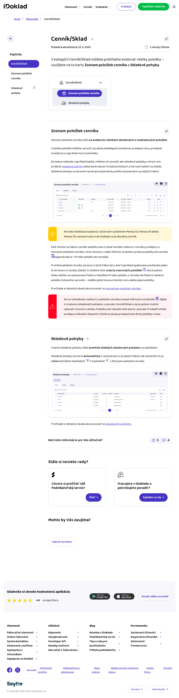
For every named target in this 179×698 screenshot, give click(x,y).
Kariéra (135, 689)
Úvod (17, 19)
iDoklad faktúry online (15, 6)
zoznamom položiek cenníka (123, 288)
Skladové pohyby (16, 90)
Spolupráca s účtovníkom (15, 652)
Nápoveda (32, 19)
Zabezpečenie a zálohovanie (70, 670)
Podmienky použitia (45, 670)
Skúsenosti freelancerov (139, 643)
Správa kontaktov (17, 641)
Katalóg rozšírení (58, 646)
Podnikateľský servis (102, 637)
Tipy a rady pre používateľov (98, 643)
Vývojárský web (57, 637)
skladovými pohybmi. (118, 424)
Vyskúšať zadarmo (153, 6)
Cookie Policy (149, 670)
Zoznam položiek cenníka (21, 76)
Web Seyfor (158, 689)
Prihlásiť (126, 7)
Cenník (88, 7)
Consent (167, 668)
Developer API (57, 641)
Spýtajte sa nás (152, 497)
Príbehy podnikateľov (103, 650)
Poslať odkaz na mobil (155, 596)
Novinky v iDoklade (101, 632)
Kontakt (31, 670)
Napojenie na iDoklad (20, 659)
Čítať (92, 497)
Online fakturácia (17, 637)
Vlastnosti (71, 7)
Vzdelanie (101, 7)
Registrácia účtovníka (144, 637)
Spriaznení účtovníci (143, 632)
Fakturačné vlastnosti (20, 632)
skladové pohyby (72, 166)
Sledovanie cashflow (20, 646)
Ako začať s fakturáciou (62, 650)
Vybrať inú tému (62, 542)
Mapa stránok (96, 670)
